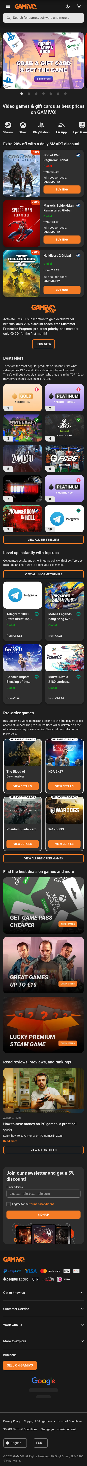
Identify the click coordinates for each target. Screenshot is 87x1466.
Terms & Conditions (41, 1204)
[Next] (84, 60)
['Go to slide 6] (58, 93)
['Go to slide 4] (43, 93)
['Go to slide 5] (51, 93)
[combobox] (43, 18)
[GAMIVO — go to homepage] (26, 6)
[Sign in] (67, 6)
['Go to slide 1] (21, 93)
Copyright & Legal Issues (39, 1421)
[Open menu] (8, 6)
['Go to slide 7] (65, 93)
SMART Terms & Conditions (20, 1429)
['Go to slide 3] (36, 93)
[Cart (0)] (79, 6)
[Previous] (3, 60)
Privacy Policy (12, 1421)
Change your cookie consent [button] (58, 1429)
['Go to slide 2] (29, 93)
